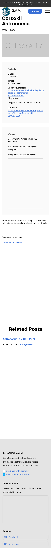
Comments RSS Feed (12, 242)
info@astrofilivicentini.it (17, 470)
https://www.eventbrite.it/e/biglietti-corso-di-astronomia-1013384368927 (25, 93)
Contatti (35, 11)
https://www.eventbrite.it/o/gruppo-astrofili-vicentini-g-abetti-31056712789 (25, 113)
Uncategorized (25, 344)
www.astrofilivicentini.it (17, 474)
